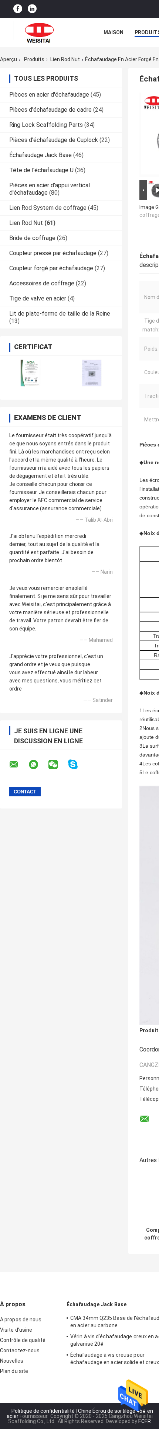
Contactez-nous (20, 1350)
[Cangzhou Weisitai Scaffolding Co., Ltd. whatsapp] (38, 765)
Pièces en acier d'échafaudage (49, 94)
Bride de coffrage (32, 237)
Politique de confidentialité (43, 1411)
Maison (114, 32)
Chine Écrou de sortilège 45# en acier (80, 1413)
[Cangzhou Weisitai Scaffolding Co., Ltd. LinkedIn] (32, 9)
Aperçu (8, 59)
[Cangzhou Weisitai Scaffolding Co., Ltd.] (40, 32)
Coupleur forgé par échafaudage (51, 268)
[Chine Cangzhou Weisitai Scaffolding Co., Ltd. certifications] (30, 372)
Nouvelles (11, 1361)
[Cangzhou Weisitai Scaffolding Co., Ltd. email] (18, 765)
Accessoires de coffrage (41, 283)
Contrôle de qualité (22, 1340)
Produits (34, 59)
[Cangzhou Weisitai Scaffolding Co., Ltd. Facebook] (17, 9)
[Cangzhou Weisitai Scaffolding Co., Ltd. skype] (77, 764)
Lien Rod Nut (65, 59)
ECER (144, 1421)
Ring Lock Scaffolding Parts (46, 124)
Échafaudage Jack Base (40, 155)
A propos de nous (21, 1319)
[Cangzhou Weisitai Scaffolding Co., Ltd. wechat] (57, 765)
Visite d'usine (16, 1330)
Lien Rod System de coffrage (48, 207)
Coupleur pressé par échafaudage (53, 253)
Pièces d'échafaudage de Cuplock (53, 139)
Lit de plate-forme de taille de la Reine (59, 313)
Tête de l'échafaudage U (41, 170)
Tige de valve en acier (37, 298)
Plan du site (14, 1371)
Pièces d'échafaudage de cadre (50, 109)
